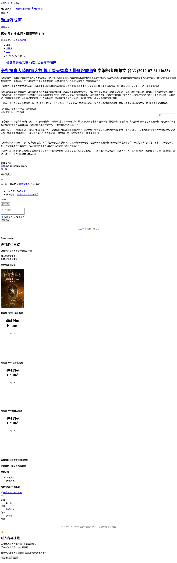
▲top (3, 199)
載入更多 (5, 204)
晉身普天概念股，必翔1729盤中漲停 (31, 62)
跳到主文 (5, 27)
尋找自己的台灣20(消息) (28, 194)
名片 (8, 51)
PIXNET (69, 527)
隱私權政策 (103, 527)
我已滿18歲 (6, 558)
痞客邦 (20, 184)
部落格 (9, 48)
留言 (25, 184)
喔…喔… (5, 169)
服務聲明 (113, 527)
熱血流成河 (11, 20)
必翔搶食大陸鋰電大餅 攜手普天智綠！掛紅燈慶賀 (47, 70)
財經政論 (22, 40)
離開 (15, 558)
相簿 (8, 45)
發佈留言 (5, 220)
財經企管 (21, 191)
